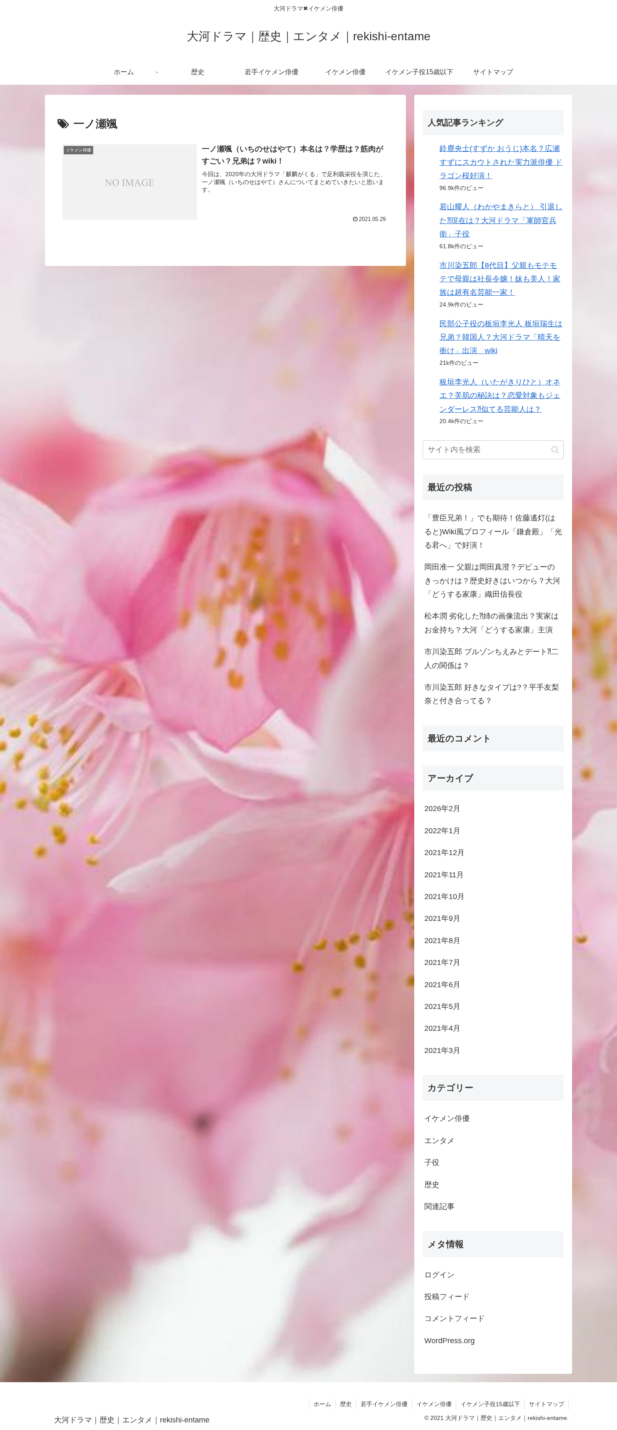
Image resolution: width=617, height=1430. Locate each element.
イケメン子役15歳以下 (490, 1404)
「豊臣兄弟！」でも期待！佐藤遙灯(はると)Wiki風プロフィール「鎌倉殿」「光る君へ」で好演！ (493, 531)
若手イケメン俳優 (384, 1404)
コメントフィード (454, 1318)
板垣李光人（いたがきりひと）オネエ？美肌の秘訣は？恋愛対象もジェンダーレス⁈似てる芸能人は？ (499, 395)
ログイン (439, 1275)
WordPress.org (449, 1340)
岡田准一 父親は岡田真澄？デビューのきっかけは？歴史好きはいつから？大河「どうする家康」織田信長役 (492, 580)
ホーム (322, 1404)
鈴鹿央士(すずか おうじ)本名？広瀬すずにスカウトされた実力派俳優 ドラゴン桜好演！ (500, 162)
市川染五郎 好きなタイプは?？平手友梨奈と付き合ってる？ (491, 694)
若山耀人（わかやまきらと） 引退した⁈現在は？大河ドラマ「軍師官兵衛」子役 (500, 220)
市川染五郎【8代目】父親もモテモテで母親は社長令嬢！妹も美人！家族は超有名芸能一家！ (499, 279)
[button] (555, 450)
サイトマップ (546, 1404)
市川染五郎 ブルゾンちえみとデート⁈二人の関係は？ (491, 658)
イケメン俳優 (434, 1404)
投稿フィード (447, 1296)
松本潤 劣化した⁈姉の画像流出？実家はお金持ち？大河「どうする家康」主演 (491, 623)
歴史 (346, 1404)
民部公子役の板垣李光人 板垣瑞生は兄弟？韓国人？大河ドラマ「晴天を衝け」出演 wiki (500, 337)
